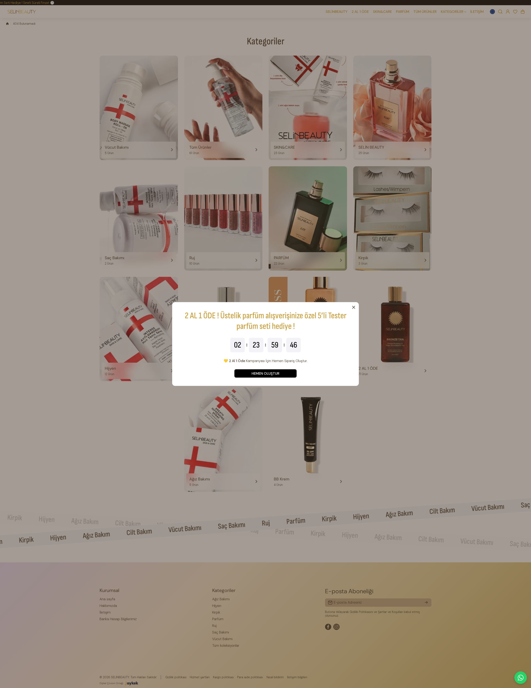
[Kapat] (353, 307)
